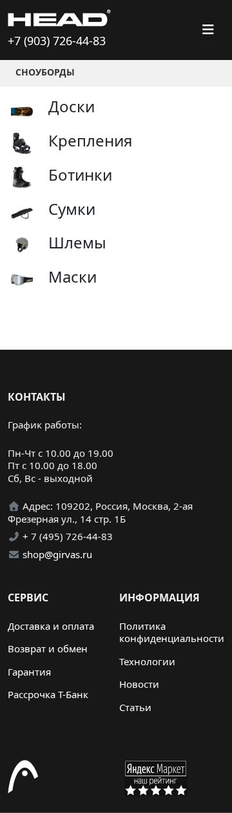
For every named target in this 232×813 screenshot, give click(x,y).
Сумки (71, 208)
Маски (72, 276)
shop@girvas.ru (57, 554)
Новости (139, 684)
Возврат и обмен (48, 648)
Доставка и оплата (51, 625)
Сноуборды (45, 72)
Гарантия (29, 671)
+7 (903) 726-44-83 (57, 40)
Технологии (147, 661)
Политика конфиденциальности (171, 632)
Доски (71, 106)
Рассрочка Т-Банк (48, 694)
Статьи (135, 707)
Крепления (90, 140)
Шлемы (77, 242)
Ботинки (80, 174)
